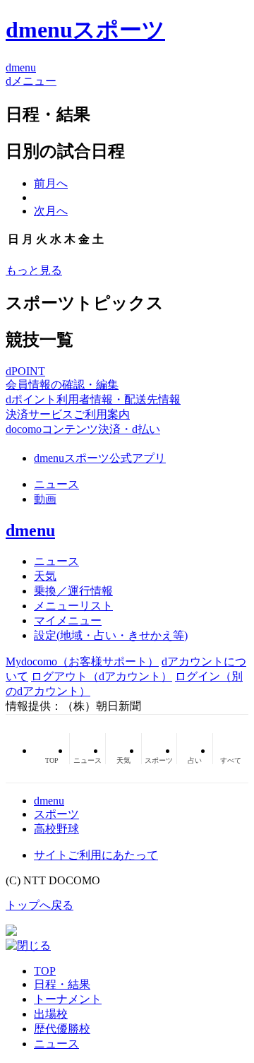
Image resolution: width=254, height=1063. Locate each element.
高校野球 (56, 829)
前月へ (51, 183)
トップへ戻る (39, 905)
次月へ (51, 211)
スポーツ (56, 814)
